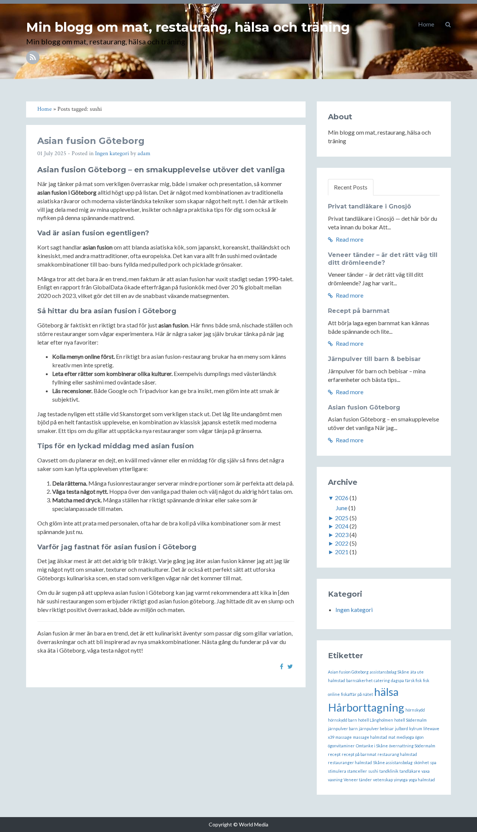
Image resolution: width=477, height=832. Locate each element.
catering (382, 680)
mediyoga (405, 737)
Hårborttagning (366, 707)
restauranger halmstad (350, 762)
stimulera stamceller (347, 771)
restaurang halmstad (397, 754)
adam (144, 153)
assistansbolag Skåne (389, 671)
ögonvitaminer (341, 745)
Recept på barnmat (358, 310)
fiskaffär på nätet (357, 694)
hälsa (386, 691)
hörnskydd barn (342, 720)
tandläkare (409, 771)
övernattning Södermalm (412, 745)
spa (433, 762)
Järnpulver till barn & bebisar (374, 358)
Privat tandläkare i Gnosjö (369, 206)
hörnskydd (415, 709)
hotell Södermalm (410, 720)
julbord (401, 728)
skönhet (421, 762)
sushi (373, 771)
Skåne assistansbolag (393, 762)
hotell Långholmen (375, 720)
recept (334, 754)
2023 (341, 534)
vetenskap (383, 779)
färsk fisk (413, 680)
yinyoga (401, 779)
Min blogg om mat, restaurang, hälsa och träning (188, 27)
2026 (341, 497)
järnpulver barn (343, 728)
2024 (341, 526)
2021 (341, 551)
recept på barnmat (359, 754)
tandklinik (388, 771)
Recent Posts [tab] (350, 187)
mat (391, 737)
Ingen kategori (112, 153)
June (341, 507)
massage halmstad (370, 737)
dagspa (397, 680)
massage (343, 737)
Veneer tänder (358, 779)
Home (426, 24)
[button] (448, 24)
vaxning (335, 779)
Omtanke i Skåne (372, 745)
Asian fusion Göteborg (91, 140)
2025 (341, 517)
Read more (349, 239)
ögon (419, 737)
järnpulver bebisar (376, 728)
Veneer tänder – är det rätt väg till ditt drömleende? (382, 258)
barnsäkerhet (359, 680)
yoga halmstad (422, 779)
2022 (341, 543)
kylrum (415, 728)
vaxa (425, 771)
